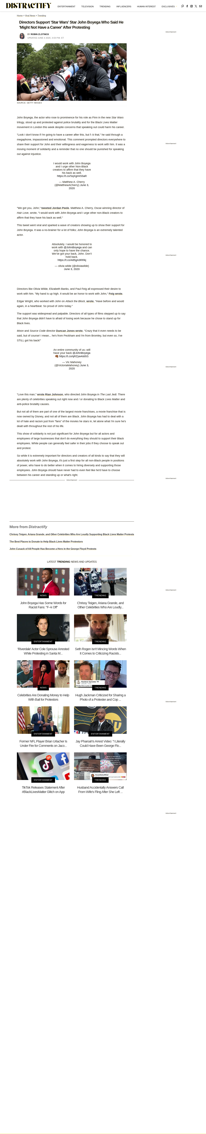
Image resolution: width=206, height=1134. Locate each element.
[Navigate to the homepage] (29, 5)
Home (20, 15)
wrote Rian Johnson (50, 394)
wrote (90, 301)
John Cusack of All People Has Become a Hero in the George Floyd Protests (53, 549)
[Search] (182, 6)
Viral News (30, 15)
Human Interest (146, 6)
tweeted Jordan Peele (55, 208)
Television (87, 6)
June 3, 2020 (72, 269)
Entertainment (66, 6)
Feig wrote (115, 293)
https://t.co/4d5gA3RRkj (72, 260)
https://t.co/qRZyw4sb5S (74, 356)
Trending (105, 6)
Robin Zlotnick (40, 34)
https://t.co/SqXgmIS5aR (72, 176)
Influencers (123, 6)
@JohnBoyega (73, 247)
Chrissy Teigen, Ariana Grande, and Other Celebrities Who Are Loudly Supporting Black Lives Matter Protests (72, 534)
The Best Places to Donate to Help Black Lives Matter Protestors (46, 541)
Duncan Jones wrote (69, 330)
